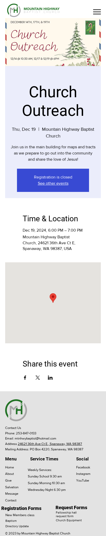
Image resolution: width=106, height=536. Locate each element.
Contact (10, 500)
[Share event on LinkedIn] (50, 378)
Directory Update (17, 526)
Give (8, 480)
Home (9, 467)
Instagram (83, 474)
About (9, 474)
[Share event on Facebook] (25, 378)
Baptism (11, 521)
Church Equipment (69, 520)
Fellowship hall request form (66, 514)
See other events (53, 183)
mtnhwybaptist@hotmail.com (35, 438)
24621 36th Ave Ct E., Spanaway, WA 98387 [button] (50, 444)
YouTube (82, 480)
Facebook (83, 467)
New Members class (19, 515)
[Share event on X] (37, 378)
